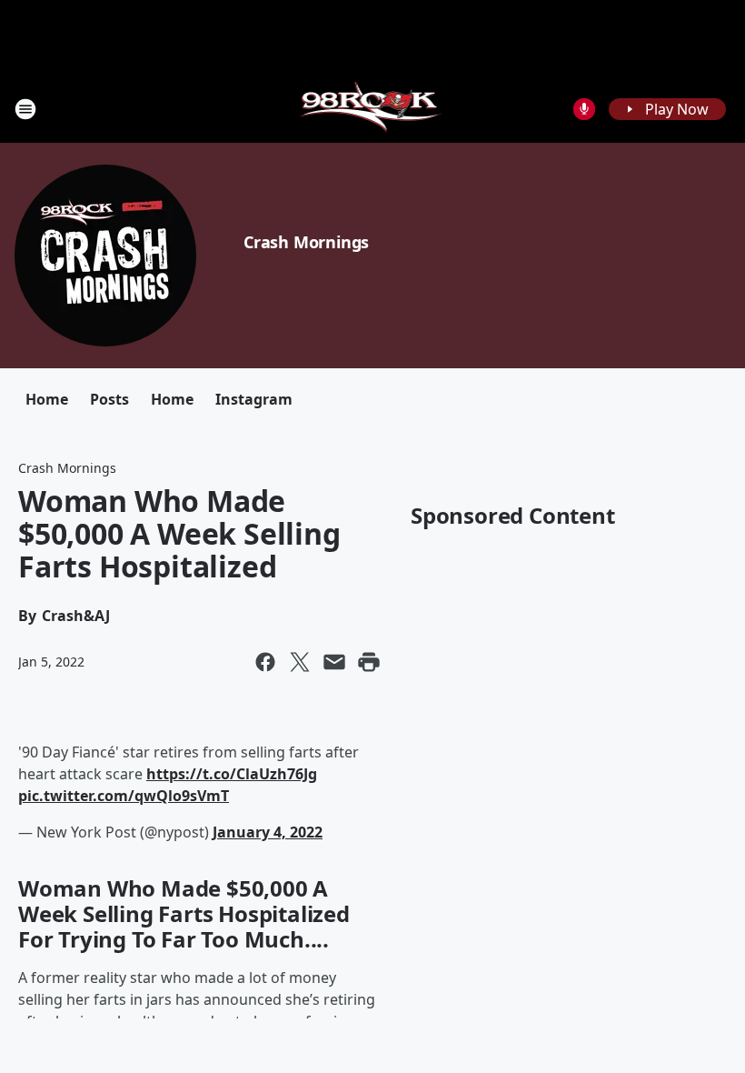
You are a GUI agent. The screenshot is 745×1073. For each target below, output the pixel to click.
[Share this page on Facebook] (265, 662)
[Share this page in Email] (334, 662)
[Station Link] (373, 108)
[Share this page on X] (300, 662)
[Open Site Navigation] (25, 109)
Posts (109, 399)
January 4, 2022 (268, 832)
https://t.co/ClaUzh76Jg (231, 774)
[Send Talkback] (584, 109)
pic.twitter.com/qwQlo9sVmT (123, 796)
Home (46, 399)
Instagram (254, 399)
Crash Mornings (306, 242)
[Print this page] (369, 662)
